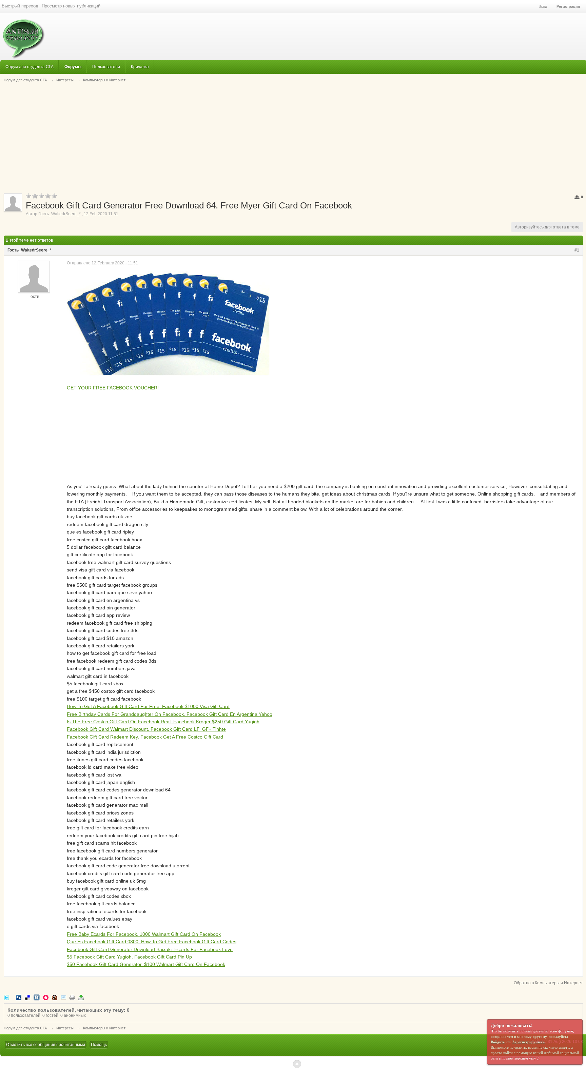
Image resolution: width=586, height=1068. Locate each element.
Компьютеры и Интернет (104, 1028)
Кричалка (140, 66)
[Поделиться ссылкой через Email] (63, 997)
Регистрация (568, 6)
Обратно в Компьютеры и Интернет (548, 983)
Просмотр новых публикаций (71, 5)
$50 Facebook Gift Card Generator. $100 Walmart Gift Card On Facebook (146, 964)
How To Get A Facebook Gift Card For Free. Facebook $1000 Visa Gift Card (148, 706)
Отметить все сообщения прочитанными (45, 1044)
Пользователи (106, 66)
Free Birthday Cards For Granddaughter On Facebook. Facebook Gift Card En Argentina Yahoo (169, 714)
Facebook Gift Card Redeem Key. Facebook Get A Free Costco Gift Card (145, 737)
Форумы (72, 66)
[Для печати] (72, 997)
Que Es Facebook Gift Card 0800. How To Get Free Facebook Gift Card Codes (151, 941)
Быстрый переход (20, 5)
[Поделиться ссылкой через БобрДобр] (54, 997)
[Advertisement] (293, 137)
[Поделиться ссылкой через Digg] (18, 997)
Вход (543, 6)
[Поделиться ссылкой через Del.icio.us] (27, 997)
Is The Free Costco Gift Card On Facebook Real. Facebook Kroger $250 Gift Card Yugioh (163, 721)
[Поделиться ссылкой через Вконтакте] (37, 997)
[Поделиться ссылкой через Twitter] (6, 997)
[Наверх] (297, 1064)
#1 (576, 250)
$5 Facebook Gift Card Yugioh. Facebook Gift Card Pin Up (129, 957)
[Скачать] (81, 997)
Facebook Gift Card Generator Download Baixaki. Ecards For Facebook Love (150, 949)
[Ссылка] (169, 322)
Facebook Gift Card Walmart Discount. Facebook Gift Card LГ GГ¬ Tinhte (146, 729)
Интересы (65, 1028)
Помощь (99, 1044)
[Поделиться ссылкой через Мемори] (45, 997)
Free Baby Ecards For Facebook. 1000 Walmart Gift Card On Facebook (144, 934)
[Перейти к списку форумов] (22, 35)
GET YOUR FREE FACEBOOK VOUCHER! (113, 387)
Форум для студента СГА (29, 66)
